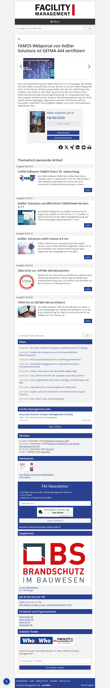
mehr (88, 190)
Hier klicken (58, 512)
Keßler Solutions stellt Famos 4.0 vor (43, 239)
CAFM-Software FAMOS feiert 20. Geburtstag (48, 171)
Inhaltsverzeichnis (63, 137)
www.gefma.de (26, 616)
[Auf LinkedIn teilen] (78, 149)
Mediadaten (25, 477)
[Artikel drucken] (89, 147)
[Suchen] (90, 28)
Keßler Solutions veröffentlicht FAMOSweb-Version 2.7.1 (53, 205)
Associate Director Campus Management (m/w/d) (46, 414)
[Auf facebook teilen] (61, 149)
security (50, 449)
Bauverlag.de (87, 685)
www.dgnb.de (25, 625)
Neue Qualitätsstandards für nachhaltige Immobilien (50, 359)
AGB (32, 681)
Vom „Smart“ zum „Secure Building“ (41, 398)
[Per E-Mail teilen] (84, 147)
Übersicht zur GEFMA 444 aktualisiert (43, 270)
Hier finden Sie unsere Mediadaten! (36, 474)
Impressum (64, 681)
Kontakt (53, 681)
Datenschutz (42, 681)
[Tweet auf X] (66, 149)
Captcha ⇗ (65, 516)
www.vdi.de (24, 622)
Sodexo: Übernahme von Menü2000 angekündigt (48, 371)
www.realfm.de (26, 619)
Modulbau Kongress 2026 (57, 440)
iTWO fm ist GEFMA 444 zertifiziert (41, 302)
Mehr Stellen (55, 426)
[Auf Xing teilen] (72, 149)
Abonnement (63, 132)
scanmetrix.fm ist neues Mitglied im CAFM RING (47, 387)
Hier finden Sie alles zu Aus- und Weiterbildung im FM (45, 604)
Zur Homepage (26, 590)
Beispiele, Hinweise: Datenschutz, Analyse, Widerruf (40, 527)
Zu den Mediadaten (28, 587)
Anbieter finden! (56, 667)
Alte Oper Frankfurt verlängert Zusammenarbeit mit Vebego (53, 348)
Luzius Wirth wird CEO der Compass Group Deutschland (51, 375)
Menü (56, 21)
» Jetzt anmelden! (55, 520)
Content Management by (28, 685)
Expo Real (45, 451)
